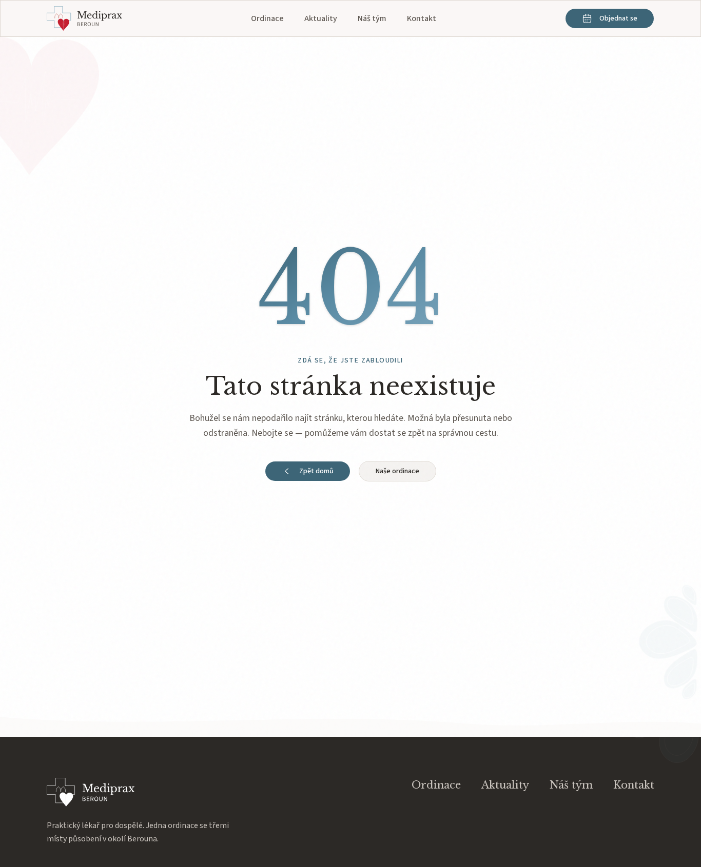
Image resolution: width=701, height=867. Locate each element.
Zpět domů (316, 471)
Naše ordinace (397, 471)
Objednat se (618, 18)
